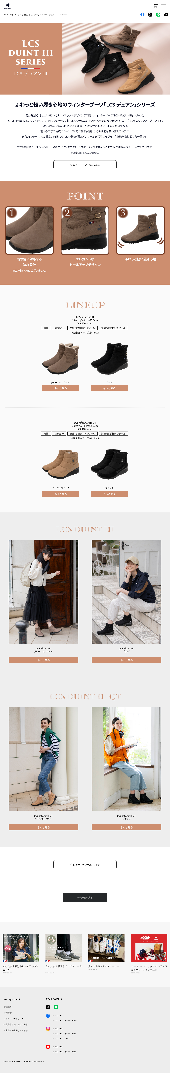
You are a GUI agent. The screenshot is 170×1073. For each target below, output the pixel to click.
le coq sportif (58, 1015)
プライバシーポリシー (14, 1018)
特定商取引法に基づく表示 (16, 1024)
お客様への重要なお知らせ (16, 1030)
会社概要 (8, 1007)
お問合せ (8, 1012)
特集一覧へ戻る (85, 897)
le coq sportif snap (61, 1038)
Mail (166, 15)
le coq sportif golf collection (65, 1020)
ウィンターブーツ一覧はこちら (85, 164)
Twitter (150, 15)
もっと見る (43, 659)
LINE (158, 15)
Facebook (142, 15)
